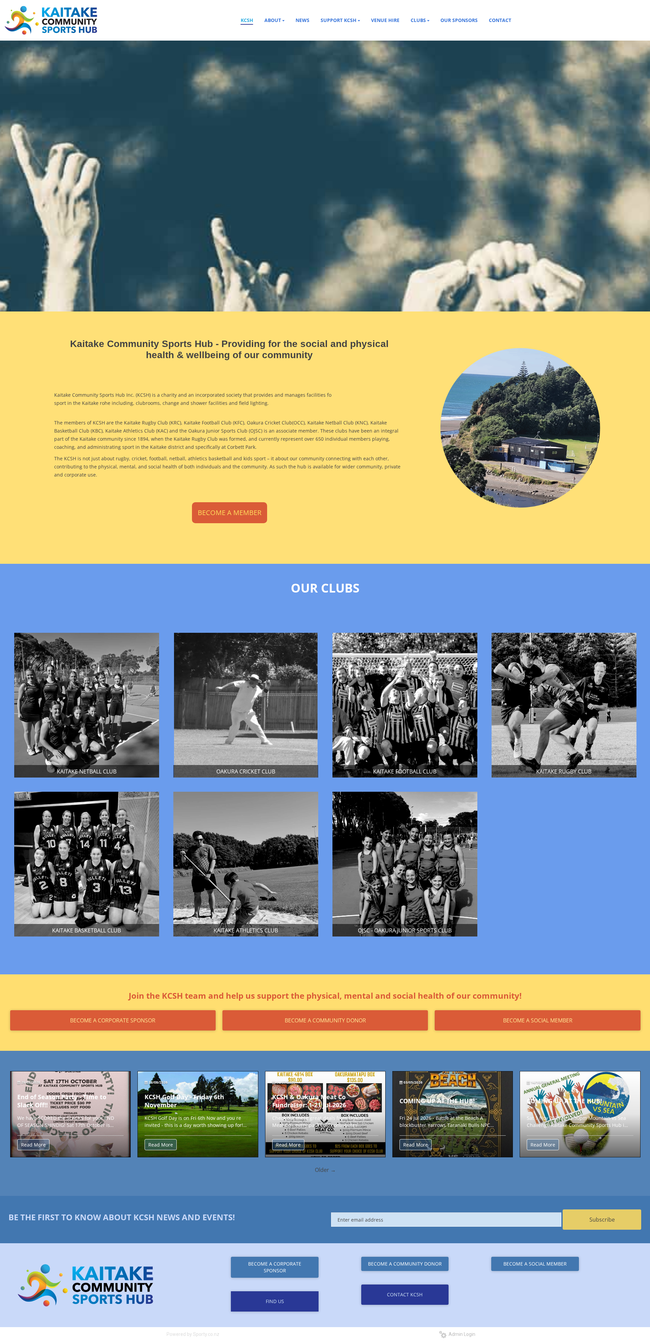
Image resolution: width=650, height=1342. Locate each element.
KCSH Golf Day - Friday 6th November (184, 1101)
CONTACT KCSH (404, 1294)
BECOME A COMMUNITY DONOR (325, 1020)
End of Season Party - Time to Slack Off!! (61, 1101)
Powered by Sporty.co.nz (193, 1334)
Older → (325, 1170)
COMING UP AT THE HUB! (437, 1101)
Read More (33, 1144)
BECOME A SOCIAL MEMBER (537, 1020)
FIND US (275, 1301)
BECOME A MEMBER (229, 512)
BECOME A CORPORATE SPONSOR (112, 1020)
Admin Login (461, 1334)
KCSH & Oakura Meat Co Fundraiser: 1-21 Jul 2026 (309, 1101)
